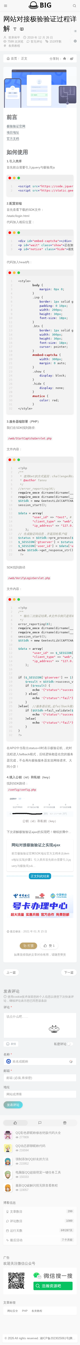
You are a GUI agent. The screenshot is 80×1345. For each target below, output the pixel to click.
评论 (8, 1007)
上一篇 (11, 972)
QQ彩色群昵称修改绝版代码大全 (38, 1132)
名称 (8, 1054)
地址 (7, 1087)
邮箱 (8, 1071)
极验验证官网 (16, 126)
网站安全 (12, 1310)
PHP (25, 1310)
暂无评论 (36, 41)
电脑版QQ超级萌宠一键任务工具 (38, 1172)
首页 (14, 58)
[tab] (15, 1123)
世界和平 (14, 37)
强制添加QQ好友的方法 (32, 1159)
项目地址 (13, 132)
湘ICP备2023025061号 (54, 1338)
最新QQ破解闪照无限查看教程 (37, 1185)
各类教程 (14, 45)
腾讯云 (74, 1338)
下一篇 (69, 972)
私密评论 (60, 1044)
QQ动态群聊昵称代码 (30, 1146)
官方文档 (13, 138)
